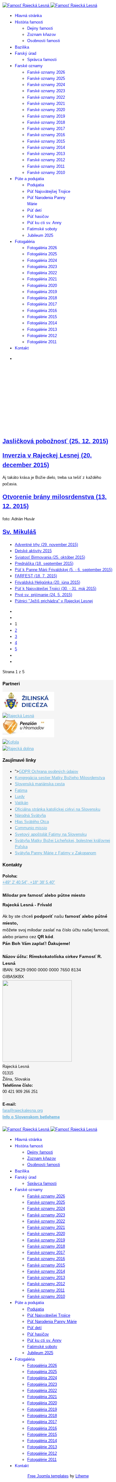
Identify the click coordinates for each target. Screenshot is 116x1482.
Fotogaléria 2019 (42, 291)
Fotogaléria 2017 (42, 304)
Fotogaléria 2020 (42, 285)
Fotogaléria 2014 (42, 323)
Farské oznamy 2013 (46, 153)
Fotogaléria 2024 (42, 260)
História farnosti (29, 22)
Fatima (21, 790)
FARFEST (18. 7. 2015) (36, 576)
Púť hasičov (38, 216)
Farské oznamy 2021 (46, 103)
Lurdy (20, 796)
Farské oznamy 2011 (46, 166)
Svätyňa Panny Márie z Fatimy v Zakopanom (55, 853)
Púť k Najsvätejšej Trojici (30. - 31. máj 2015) (55, 588)
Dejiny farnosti (40, 28)
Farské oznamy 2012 (46, 160)
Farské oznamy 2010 (46, 172)
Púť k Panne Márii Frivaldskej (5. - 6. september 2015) (63, 569)
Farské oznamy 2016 (46, 134)
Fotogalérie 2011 (42, 342)
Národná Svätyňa (30, 815)
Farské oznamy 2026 (46, 72)
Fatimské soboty (42, 229)
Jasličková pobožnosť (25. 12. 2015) (55, 441)
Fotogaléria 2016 (42, 310)
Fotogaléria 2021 (42, 279)
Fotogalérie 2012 (42, 335)
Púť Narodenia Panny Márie (52, 1321)
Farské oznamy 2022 (46, 97)
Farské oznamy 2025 (46, 78)
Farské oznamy (29, 65)
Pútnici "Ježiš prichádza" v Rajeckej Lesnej (54, 601)
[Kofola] (10, 742)
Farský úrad (25, 53)
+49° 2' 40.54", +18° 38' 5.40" (28, 882)
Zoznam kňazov (41, 34)
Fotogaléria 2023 (42, 266)
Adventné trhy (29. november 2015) (46, 544)
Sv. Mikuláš (19, 531)
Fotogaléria (25, 241)
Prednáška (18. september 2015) (44, 563)
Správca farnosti (42, 59)
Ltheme (82, 1476)
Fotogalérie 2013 (42, 329)
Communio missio (31, 828)
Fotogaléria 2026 (42, 247)
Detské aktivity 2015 (33, 550)
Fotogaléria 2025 (42, 254)
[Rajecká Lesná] (18, 715)
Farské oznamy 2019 (46, 116)
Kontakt (22, 348)
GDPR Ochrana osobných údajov (48, 771)
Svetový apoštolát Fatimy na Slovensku (51, 834)
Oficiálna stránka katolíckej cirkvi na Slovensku (57, 809)
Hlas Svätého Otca (32, 821)
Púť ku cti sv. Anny (44, 222)
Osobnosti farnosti (43, 40)
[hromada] (28, 736)
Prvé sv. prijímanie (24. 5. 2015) (43, 594)
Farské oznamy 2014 (46, 147)
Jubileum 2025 (40, 235)
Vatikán (21, 802)
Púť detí (34, 210)
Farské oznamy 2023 (46, 91)
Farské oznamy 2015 (46, 141)
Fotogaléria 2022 (42, 273)
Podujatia (35, 185)
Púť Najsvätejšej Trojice (48, 191)
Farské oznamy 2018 (46, 122)
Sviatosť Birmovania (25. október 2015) (50, 557)
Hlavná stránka (28, 15)
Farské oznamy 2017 (46, 128)
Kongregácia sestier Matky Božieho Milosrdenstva (60, 777)
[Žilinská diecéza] (28, 709)
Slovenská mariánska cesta (40, 784)
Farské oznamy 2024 (46, 84)
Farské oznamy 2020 (46, 109)
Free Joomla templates (48, 1476)
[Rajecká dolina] (18, 748)
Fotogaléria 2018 (42, 298)
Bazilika (22, 47)
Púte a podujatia (29, 178)
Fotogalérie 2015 (42, 316)
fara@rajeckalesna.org (22, 1110)
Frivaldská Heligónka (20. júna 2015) (47, 582)
